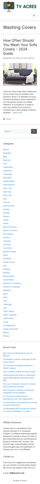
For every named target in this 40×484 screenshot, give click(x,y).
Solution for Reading (11, 287)
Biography (7, 153)
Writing (6, 332)
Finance (6, 202)
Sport (5, 294)
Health (6, 220)
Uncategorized (9, 325)
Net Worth (7, 259)
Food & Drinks (8, 206)
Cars (5, 164)
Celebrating (8, 167)
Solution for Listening (12, 283)
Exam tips (7, 192)
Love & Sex (7, 248)
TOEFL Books (8, 311)
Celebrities (7, 171)
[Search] (34, 131)
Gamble (6, 209)
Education (7, 178)
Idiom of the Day (10, 227)
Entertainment (9, 185)
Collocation (7, 174)
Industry (6, 237)
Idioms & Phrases (10, 230)
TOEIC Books (8, 318)
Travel (5, 322)
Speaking (7, 290)
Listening (7, 241)
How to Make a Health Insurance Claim (19, 372)
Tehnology (7, 304)
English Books (8, 181)
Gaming (6, 213)
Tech (5, 301)
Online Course (9, 262)
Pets (5, 266)
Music (5, 255)
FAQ (4, 199)
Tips (5, 308)
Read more (17, 113)
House (8, 119)
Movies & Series (9, 252)
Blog (5, 157)
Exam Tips (7, 188)
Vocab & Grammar (10, 329)
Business (6, 160)
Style (5, 297)
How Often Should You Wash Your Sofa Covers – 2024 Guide (20, 47)
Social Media (8, 280)
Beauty (6, 150)
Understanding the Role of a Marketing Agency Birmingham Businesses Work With (19, 377)
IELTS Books (8, 234)
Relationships (8, 276)
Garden (6, 216)
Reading (6, 269)
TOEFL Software (10, 315)
